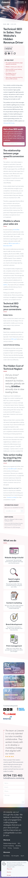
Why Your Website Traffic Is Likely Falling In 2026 (13, 520)
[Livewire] (6, 2)
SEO (8, 24)
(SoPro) (5, 284)
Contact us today (11, 497)
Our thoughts (15, 855)
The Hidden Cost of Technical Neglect (11, 73)
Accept (9, 875)
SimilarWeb (16, 229)
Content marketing (8, 845)
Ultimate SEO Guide (8, 123)
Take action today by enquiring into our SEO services (14, 77)
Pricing (10, 848)
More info (9, 869)
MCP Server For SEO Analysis (12, 527)
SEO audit (14, 339)
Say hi (22, 855)
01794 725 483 (20, 1)
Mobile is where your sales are (14, 66)
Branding (18, 845)
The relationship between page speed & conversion (14, 63)
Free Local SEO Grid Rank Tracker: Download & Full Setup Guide (14, 524)
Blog (4, 24)
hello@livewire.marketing (19, 2)
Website (5, 142)
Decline (9, 872)
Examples (16, 848)
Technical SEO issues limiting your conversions (14, 69)
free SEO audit (12, 468)
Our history (6, 855)
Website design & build (9, 843)
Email (6, 509)
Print (4, 848)
